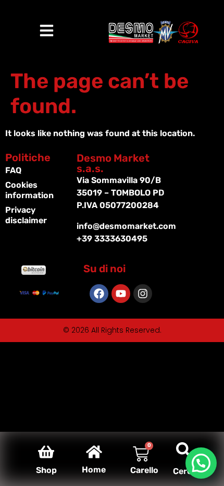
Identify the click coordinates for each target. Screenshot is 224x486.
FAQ (13, 170)
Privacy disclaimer (26, 215)
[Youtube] (120, 293)
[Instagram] (142, 293)
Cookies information (29, 190)
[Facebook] (99, 293)
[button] (201, 463)
